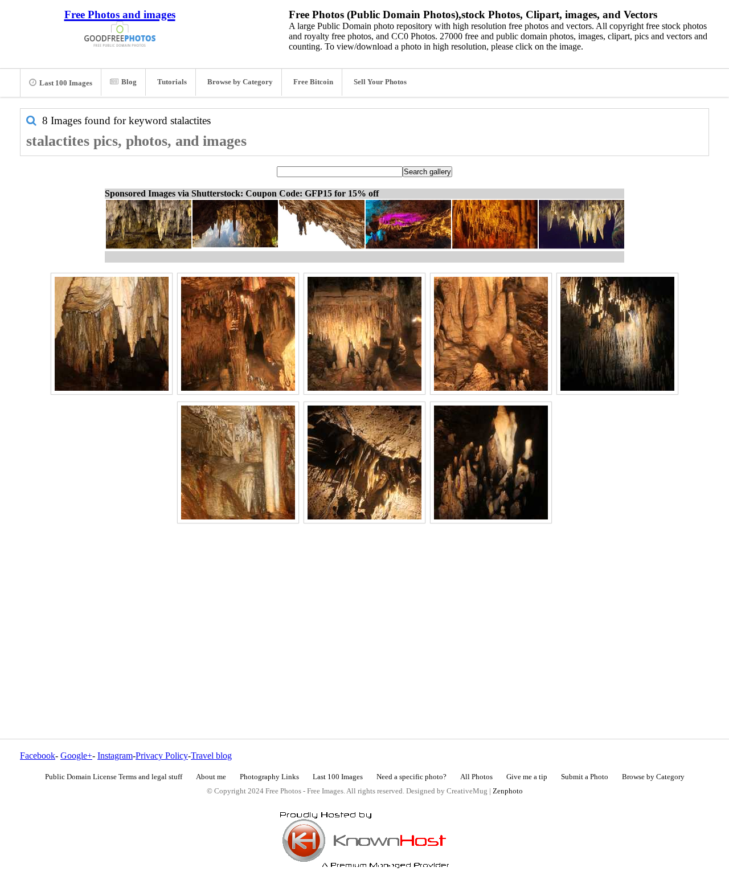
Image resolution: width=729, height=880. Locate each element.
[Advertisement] (364, 606)
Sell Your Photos (380, 82)
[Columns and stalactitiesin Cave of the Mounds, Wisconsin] (238, 334)
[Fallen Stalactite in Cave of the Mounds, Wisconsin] (491, 462)
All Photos (476, 777)
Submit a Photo (584, 777)
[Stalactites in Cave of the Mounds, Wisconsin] (364, 334)
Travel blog (211, 755)
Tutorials (172, 82)
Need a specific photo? (411, 777)
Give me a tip (526, 777)
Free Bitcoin (313, 82)
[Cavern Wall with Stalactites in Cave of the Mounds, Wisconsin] (617, 334)
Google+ (76, 755)
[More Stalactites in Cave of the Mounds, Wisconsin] (112, 334)
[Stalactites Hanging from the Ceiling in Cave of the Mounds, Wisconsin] (364, 462)
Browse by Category (240, 82)
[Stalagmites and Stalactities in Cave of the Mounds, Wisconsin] (491, 334)
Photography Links (269, 777)
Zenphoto (508, 791)
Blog (129, 82)
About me (211, 777)
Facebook (37, 755)
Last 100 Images (65, 83)
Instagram (115, 755)
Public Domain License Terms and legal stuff (113, 777)
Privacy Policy (162, 755)
